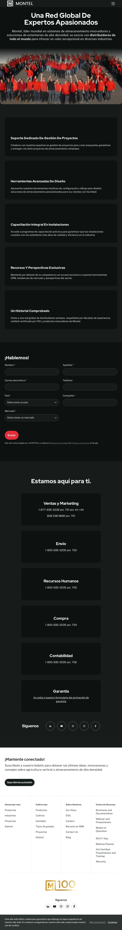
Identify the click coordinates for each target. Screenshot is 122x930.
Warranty (101, 861)
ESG (68, 815)
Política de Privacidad (58, 443)
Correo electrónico (16, 380)
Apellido (68, 365)
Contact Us (72, 832)
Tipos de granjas (45, 826)
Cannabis (41, 821)
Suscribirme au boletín (19, 782)
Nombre (10, 365)
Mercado (10, 411)
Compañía (69, 395)
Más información (97, 922)
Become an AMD (75, 826)
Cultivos (40, 815)
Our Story (71, 810)
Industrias (10, 815)
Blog (68, 837)
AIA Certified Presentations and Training (106, 853)
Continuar (112, 922)
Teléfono (67, 380)
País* (7, 395)
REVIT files (102, 838)
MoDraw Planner (105, 844)
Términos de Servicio (80, 443)
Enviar (12, 435)
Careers (70, 821)
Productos (10, 810)
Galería (9, 826)
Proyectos (10, 821)
